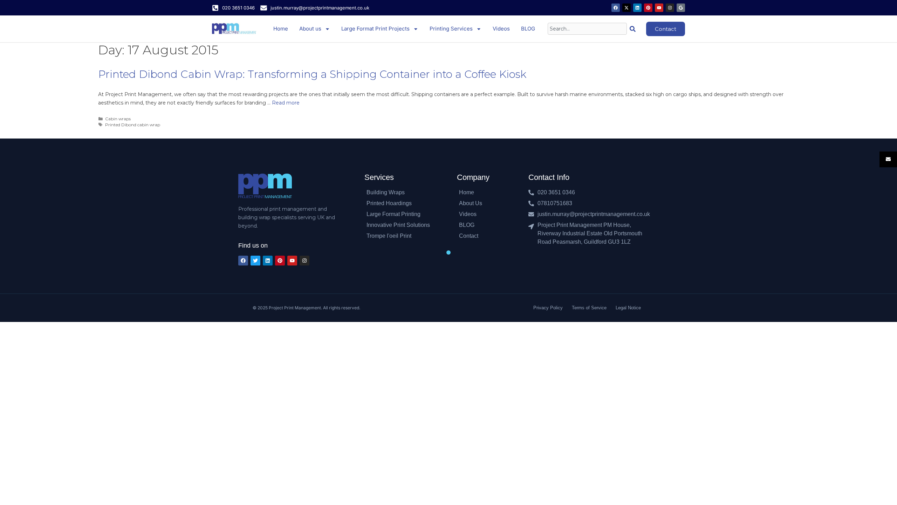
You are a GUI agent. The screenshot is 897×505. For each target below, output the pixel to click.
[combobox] (587, 29)
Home (280, 28)
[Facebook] (615, 8)
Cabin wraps (118, 118)
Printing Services (451, 28)
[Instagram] (670, 8)
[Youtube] (659, 8)
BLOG (528, 28)
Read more (286, 103)
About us (310, 28)
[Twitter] (255, 260)
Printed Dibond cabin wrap (132, 124)
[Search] (634, 29)
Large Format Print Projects (375, 28)
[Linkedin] (637, 8)
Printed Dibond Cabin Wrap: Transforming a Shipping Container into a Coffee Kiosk (312, 74)
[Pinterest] (648, 8)
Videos (501, 28)
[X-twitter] (626, 8)
